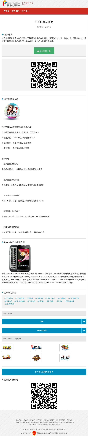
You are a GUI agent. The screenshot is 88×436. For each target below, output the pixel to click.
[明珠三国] (7, 348)
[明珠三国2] (7, 357)
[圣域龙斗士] (36, 358)
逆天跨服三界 (20, 298)
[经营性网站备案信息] (34, 433)
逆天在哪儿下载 (74, 298)
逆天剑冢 (30, 298)
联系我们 (39, 420)
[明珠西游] (65, 348)
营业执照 (69, 420)
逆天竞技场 (31, 301)
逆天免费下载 (45, 50)
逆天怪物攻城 (69, 301)
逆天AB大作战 (9, 304)
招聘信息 (32, 420)
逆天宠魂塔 (8, 301)
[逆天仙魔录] (65, 358)
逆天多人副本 (50, 298)
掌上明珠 (18, 420)
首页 (7, 11)
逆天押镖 (41, 301)
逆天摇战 (59, 301)
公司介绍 (25, 420)
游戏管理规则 (61, 420)
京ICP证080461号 (26, 433)
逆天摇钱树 (50, 301)
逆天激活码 (39, 298)
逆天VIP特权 (9, 298)
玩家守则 (53, 420)
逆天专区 (15, 11)
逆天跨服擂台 (61, 298)
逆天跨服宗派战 (20, 301)
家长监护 (46, 420)
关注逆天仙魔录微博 (43, 372)
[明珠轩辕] (36, 348)
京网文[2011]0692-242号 (44, 433)
